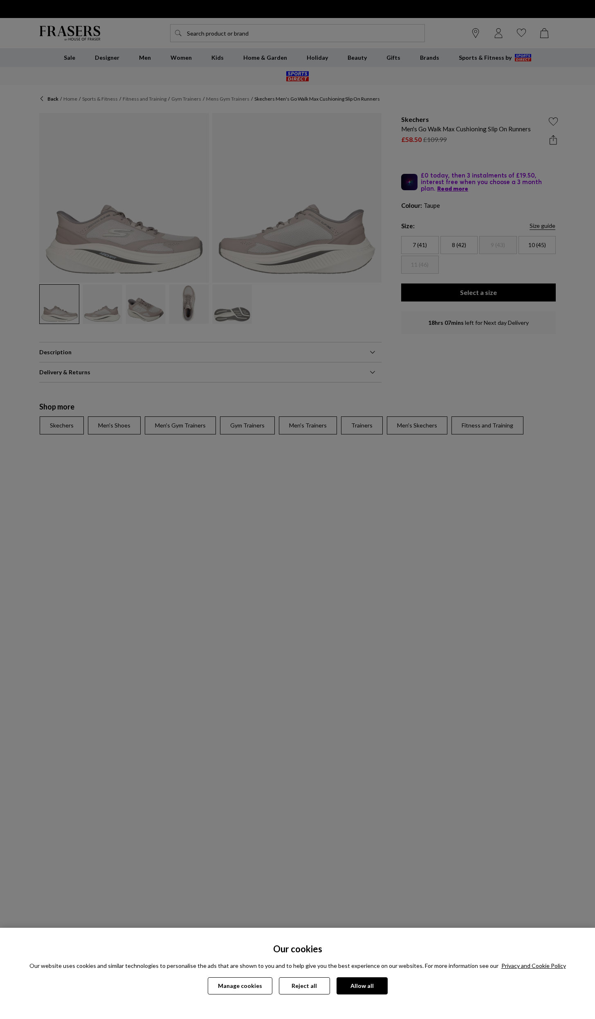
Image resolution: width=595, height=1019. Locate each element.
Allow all (362, 985)
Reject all (304, 985)
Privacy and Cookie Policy (533, 965)
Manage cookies (240, 985)
